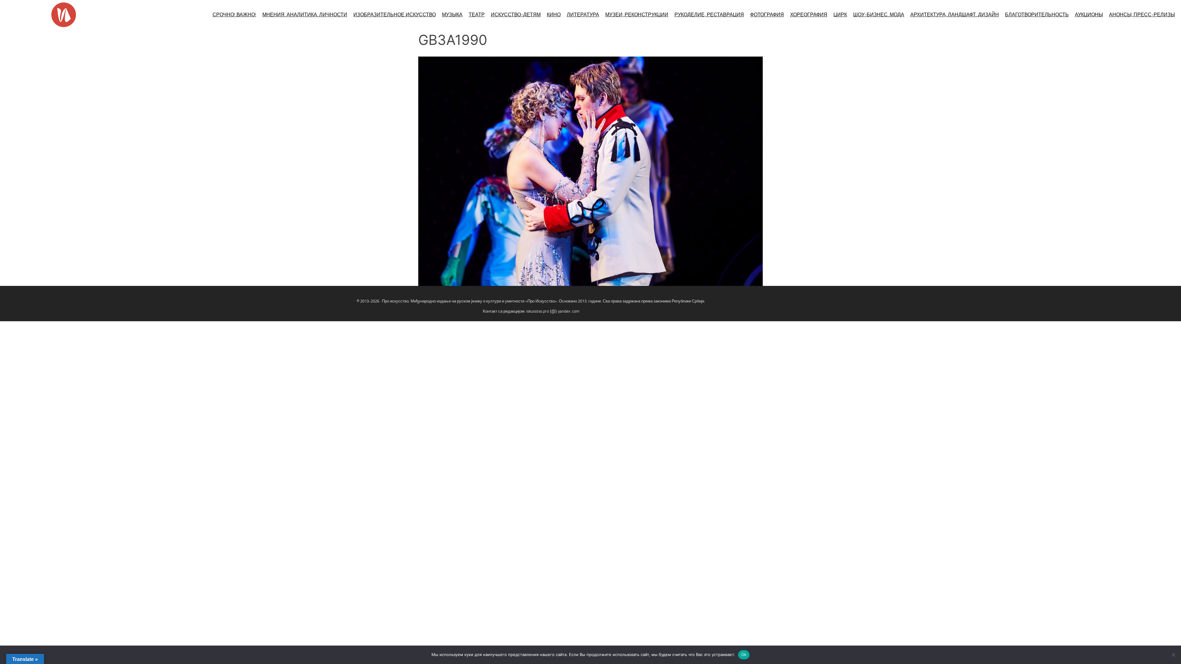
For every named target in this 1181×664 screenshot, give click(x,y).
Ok (744, 654)
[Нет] (1173, 655)
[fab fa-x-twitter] (1170, 308)
